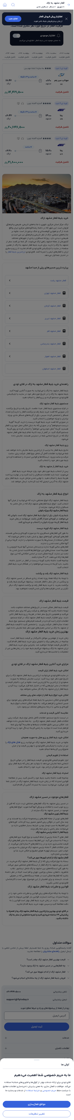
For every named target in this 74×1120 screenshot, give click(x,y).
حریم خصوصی (49, 1090)
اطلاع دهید (13, 18)
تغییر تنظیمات (37, 1114)
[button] (36, 560)
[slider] (36, 1059)
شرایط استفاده (33, 1090)
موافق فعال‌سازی (36, 1104)
